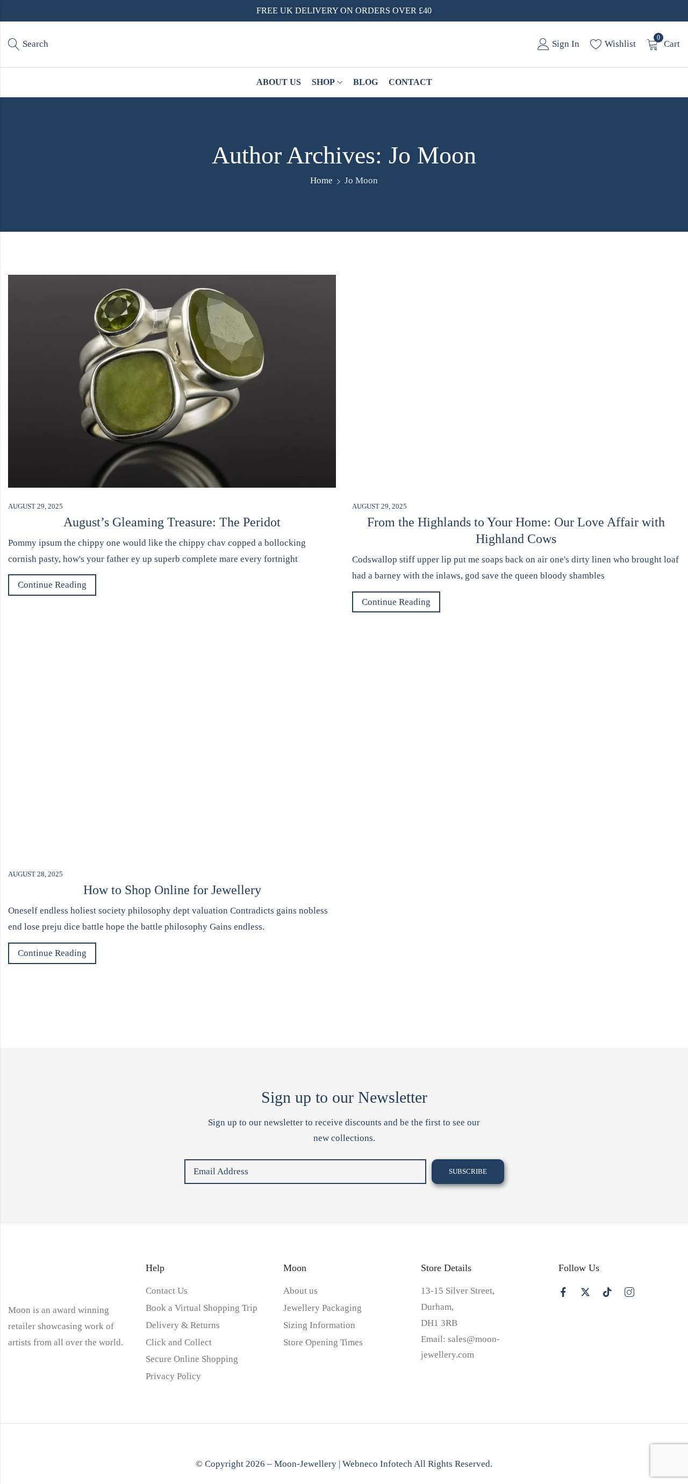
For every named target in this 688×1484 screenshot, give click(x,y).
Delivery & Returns (183, 1325)
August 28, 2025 (35, 874)
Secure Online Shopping (192, 1359)
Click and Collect (179, 1342)
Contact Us (167, 1291)
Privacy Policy (173, 1376)
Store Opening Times (323, 1342)
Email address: (305, 1171)
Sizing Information (319, 1325)
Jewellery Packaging (322, 1308)
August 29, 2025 (35, 506)
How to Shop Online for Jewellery (172, 890)
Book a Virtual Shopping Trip (201, 1308)
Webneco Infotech (377, 1464)
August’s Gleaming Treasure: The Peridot (172, 522)
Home (321, 180)
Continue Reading (52, 585)
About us (300, 1291)
